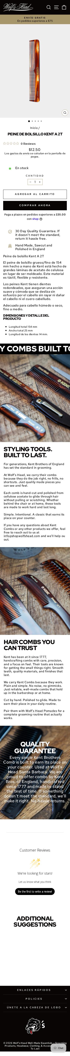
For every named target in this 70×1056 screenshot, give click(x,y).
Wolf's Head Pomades (41, 711)
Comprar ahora (35, 205)
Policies (34, 998)
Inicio (34, 128)
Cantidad (35, 175)
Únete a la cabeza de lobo (34, 1007)
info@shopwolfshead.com (22, 536)
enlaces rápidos (34, 990)
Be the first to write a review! (35, 891)
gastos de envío (20, 153)
